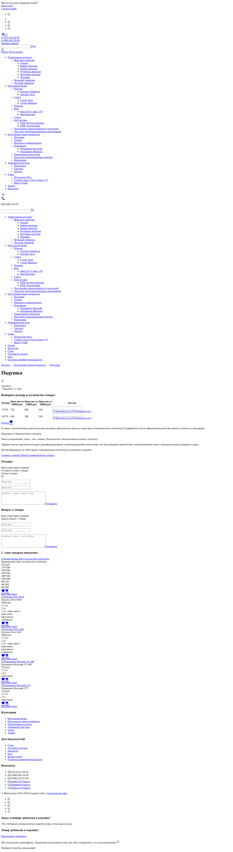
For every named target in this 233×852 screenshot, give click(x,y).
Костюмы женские (30, 74)
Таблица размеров (29, 455)
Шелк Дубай (21, 183)
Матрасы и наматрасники (28, 143)
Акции (11, 185)
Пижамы (25, 77)
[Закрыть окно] (117, 842)
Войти (4, 52)
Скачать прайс (9, 8)
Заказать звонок (9, 43)
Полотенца (20, 165)
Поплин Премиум (30, 91)
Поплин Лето (27, 94)
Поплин (18, 88)
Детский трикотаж (24, 83)
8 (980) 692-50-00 (10, 40)
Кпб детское (20, 120)
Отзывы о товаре (10, 455)
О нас (11, 351)
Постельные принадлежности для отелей (36, 128)
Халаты (18, 171)
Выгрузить (7, 5)
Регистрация (16, 52)
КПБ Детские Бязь (30, 126)
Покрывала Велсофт (31, 148)
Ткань (11, 174)
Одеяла (18, 140)
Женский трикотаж (24, 60)
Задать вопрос (47, 455)
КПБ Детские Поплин (32, 123)
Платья (24, 63)
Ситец (17, 117)
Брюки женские (28, 68)
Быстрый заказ (9, 594)
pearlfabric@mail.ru (20, 784)
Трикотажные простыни (27, 154)
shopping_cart (7, 591)
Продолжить (8, 836)
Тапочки (18, 168)
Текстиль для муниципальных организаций (37, 131)
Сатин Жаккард (28, 103)
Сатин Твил (26, 100)
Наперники (20, 160)
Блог (10, 356)
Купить (5, 423)
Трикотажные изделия (20, 57)
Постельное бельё (17, 86)
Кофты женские (28, 66)
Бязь (16, 108)
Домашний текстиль (19, 163)
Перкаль (18, 106)
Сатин (17, 97)
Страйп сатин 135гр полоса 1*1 (31, 180)
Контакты (13, 188)
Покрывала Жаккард (31, 151)
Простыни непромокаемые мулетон (33, 157)
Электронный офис (57, 793)
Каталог (5, 365)
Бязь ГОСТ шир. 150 (31, 111)
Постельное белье (17, 718)
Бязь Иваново (27, 114)
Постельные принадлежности (24, 134)
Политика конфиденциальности (25, 359)
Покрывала (20, 145)
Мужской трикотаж (24, 80)
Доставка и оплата (18, 354)
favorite (11, 422)
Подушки (19, 137)
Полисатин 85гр (23, 177)
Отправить (51, 503)
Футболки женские (30, 71)
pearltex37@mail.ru (20, 781)
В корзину (21, 836)
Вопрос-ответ (15, 756)
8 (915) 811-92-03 (10, 37)
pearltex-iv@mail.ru (20, 787)
